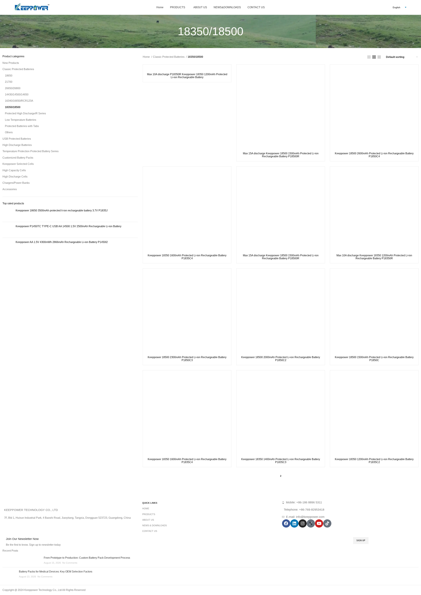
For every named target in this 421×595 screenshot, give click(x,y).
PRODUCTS (148, 514)
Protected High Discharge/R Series (25, 113)
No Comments (69, 562)
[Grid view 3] (374, 57)
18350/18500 (12, 107)
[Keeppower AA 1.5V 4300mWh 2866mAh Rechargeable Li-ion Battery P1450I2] (7, 249)
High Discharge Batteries (17, 145)
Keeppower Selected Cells (18, 164)
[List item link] (350, 502)
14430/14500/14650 (16, 94)
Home (146, 56)
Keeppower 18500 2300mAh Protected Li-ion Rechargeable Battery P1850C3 (187, 359)
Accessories (9, 189)
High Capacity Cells (14, 170)
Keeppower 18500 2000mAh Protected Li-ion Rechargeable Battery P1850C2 (280, 359)
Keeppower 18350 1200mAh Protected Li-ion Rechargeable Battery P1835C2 (374, 461)
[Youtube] (319, 523)
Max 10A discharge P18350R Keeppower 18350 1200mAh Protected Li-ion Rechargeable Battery (187, 76)
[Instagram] (302, 523)
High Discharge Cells (14, 176)
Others (9, 132)
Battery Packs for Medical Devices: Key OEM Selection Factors (55, 571)
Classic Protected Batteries (18, 69)
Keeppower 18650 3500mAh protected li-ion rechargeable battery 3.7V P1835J (62, 210)
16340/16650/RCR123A (19, 100)
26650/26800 (12, 88)
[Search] (386, 7)
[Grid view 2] (369, 57)
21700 (8, 81)
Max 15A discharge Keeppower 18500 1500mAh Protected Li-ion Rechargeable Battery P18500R (281, 155)
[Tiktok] (327, 523)
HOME (145, 508)
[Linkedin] (294, 523)
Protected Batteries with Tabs (22, 126)
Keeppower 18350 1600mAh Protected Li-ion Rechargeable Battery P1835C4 (187, 257)
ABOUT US (148, 520)
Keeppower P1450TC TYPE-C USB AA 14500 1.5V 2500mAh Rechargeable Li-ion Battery (68, 226)
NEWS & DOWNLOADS (154, 525)
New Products (10, 63)
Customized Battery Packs (17, 157)
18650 (8, 75)
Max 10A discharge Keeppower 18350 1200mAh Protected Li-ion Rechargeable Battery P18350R (374, 257)
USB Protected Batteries (16, 138)
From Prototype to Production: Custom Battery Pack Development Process (87, 557)
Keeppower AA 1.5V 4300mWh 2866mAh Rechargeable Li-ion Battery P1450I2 (62, 242)
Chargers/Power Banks (16, 182)
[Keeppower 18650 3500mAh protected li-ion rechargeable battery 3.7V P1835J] (7, 214)
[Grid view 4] (379, 57)
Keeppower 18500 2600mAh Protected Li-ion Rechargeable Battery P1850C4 (374, 155)
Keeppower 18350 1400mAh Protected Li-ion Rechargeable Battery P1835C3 (280, 461)
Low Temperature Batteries (20, 119)
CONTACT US (149, 531)
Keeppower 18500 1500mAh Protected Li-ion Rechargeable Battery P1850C (374, 359)
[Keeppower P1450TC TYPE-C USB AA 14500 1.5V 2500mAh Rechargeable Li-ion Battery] (7, 230)
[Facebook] (286, 523)
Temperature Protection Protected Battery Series (30, 151)
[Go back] (174, 31)
